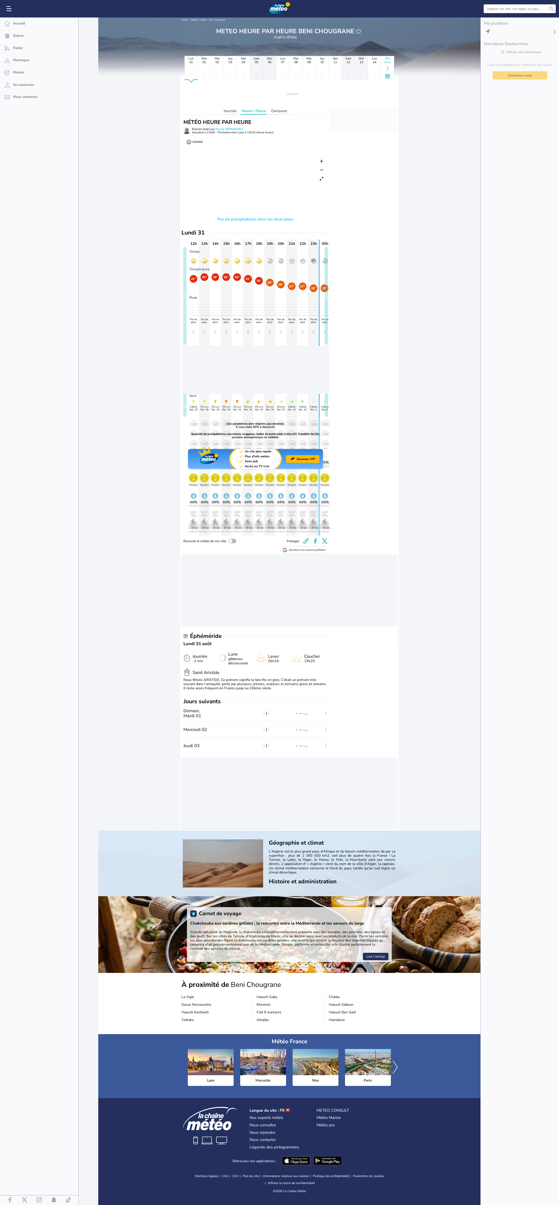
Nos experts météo (266, 1117)
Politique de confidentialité (331, 1176)
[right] (395, 1067)
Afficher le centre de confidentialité (291, 1183)
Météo (184, 19)
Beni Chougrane (217, 19)
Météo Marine (329, 1117)
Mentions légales (206, 1176)
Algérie (194, 19)
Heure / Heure (254, 110)
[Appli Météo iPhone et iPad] (296, 1161)
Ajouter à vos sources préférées (307, 550)
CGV (235, 1176)
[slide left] (184, 296)
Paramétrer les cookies (368, 1176)
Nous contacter (263, 1139)
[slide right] (326, 296)
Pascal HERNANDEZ (229, 129)
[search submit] (551, 8)
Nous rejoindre (262, 1132)
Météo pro (326, 1125)
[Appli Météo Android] (327, 1161)
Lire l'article (375, 956)
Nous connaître (263, 1125)
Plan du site (251, 1176)
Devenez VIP (306, 459)
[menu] (9, 8)
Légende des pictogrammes (274, 1147)
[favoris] (358, 31)
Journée (230, 110)
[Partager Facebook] (315, 541)
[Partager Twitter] (325, 541)
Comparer (279, 110)
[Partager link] (306, 541)
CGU (225, 1176)
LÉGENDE (197, 142)
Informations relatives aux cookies (286, 1176)
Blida (203, 19)
